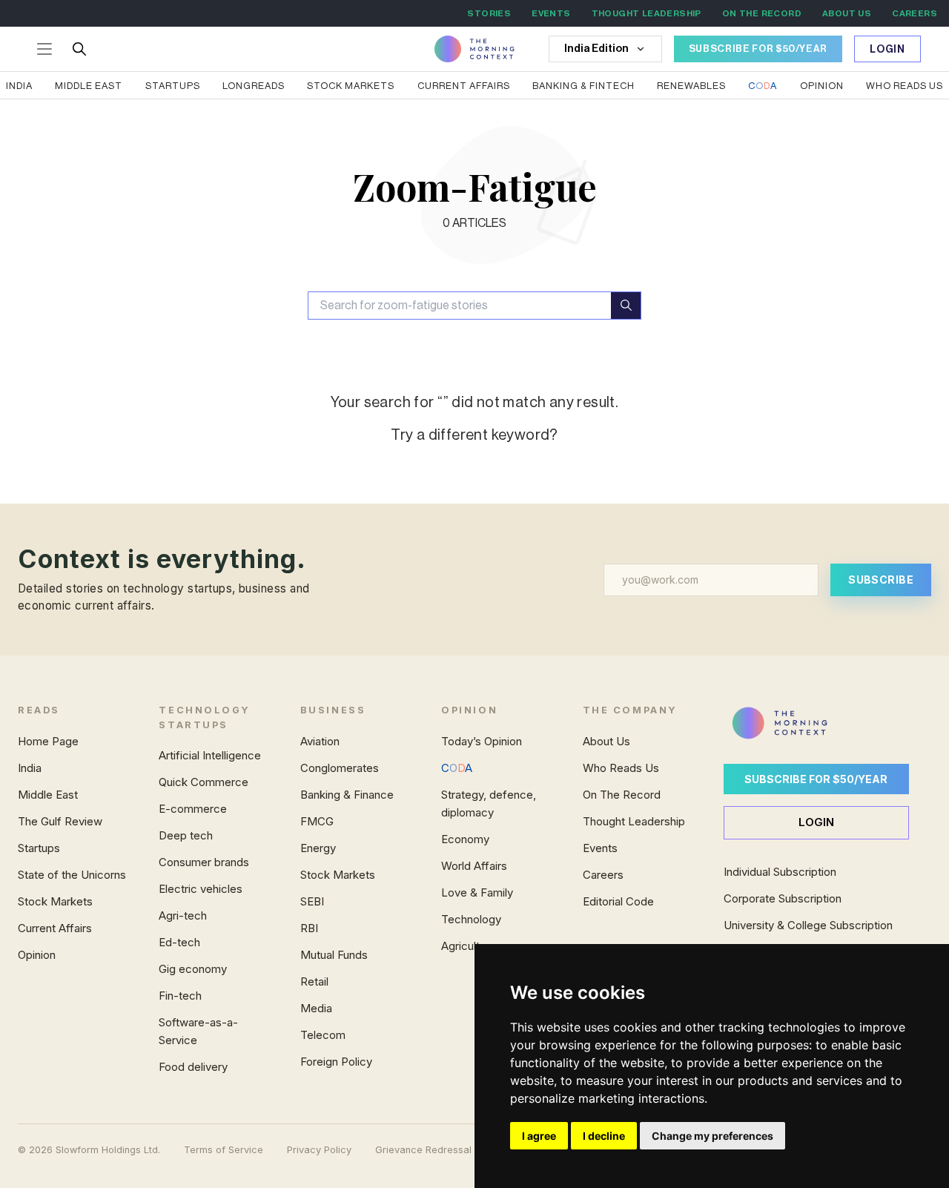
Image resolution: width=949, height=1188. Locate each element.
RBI (309, 928)
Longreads (253, 85)
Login (887, 49)
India (19, 85)
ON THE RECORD (761, 13)
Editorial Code (618, 901)
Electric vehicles (200, 889)
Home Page (48, 741)
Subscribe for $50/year (815, 779)
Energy (318, 848)
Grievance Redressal (423, 1149)
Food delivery (193, 1067)
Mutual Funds (334, 955)
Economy (465, 839)
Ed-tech (179, 942)
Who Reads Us (621, 768)
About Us (606, 741)
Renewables (691, 85)
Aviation (320, 741)
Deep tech (186, 835)
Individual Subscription (780, 872)
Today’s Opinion (481, 741)
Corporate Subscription (782, 898)
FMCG (317, 821)
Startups (172, 85)
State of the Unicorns (72, 875)
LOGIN (816, 822)
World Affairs (474, 866)
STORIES (489, 13)
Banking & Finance (347, 795)
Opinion (822, 85)
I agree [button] (539, 1135)
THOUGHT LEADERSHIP (646, 13)
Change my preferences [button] (712, 1135)
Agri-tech (183, 915)
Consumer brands (204, 862)
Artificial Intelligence (210, 755)
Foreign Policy (336, 1062)
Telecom (322, 1035)
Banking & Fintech (583, 85)
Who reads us (904, 85)
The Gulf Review (60, 821)
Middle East (88, 85)
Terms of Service (223, 1149)
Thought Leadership (634, 821)
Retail (314, 981)
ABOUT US (846, 13)
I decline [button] (604, 1135)
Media (316, 1008)
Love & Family (477, 892)
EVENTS (551, 13)
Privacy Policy (319, 1149)
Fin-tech (180, 996)
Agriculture (468, 946)
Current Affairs (463, 85)
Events (600, 848)
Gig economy (193, 969)
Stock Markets (350, 85)
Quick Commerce (203, 782)
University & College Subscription (808, 925)
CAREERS (914, 13)
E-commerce (193, 809)
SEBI (312, 901)
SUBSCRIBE (880, 579)
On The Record (622, 795)
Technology (471, 919)
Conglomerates (339, 768)
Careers (603, 875)
